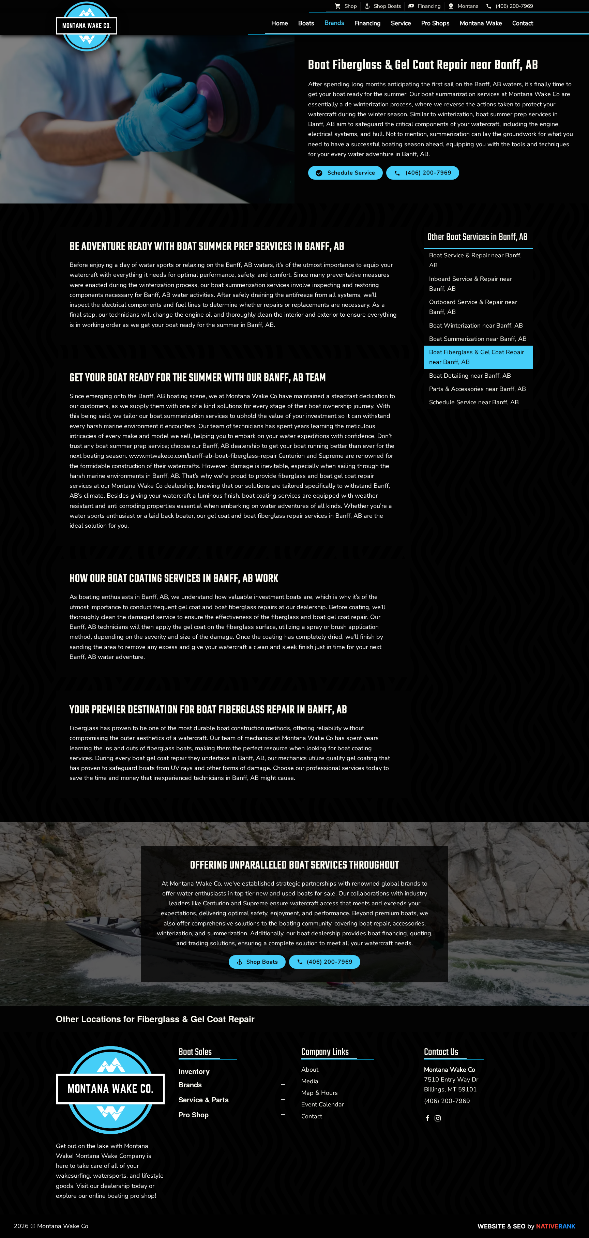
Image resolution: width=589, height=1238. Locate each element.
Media (309, 1081)
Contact (522, 23)
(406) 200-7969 (447, 1101)
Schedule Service (350, 173)
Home (279, 23)
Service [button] (401, 23)
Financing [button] (367, 23)
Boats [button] (306, 23)
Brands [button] (334, 23)
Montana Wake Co (449, 1070)
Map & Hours (319, 1093)
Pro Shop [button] (194, 1114)
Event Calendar (322, 1104)
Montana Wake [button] (481, 23)
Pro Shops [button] (435, 23)
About (309, 1070)
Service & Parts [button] (204, 1099)
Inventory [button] (194, 1071)
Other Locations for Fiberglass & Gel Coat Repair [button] (155, 1019)
